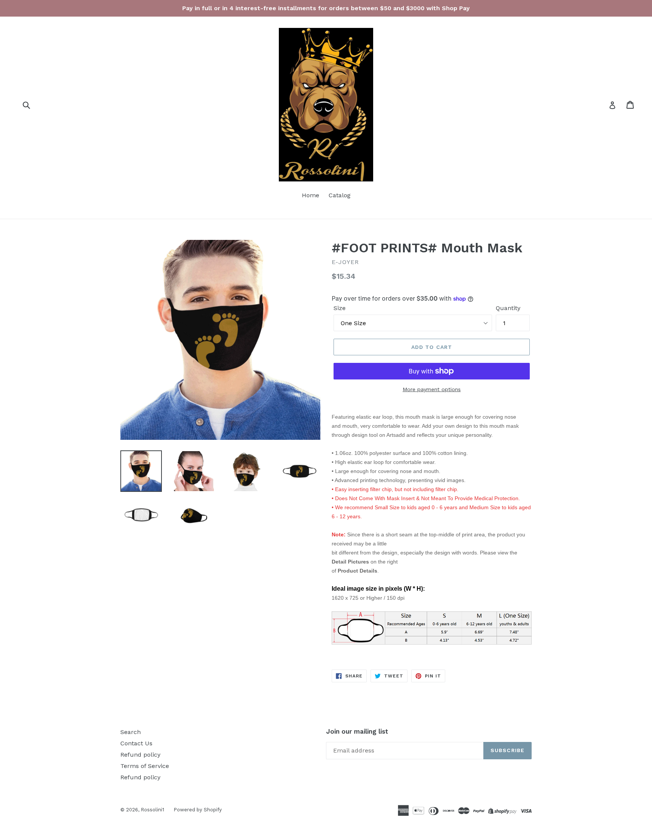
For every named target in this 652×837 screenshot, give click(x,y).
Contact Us (136, 743)
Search (130, 732)
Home (310, 195)
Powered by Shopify (198, 809)
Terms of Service (144, 765)
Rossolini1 (152, 809)
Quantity (508, 308)
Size (340, 308)
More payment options (432, 389)
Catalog (340, 195)
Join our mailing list (357, 731)
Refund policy (140, 754)
